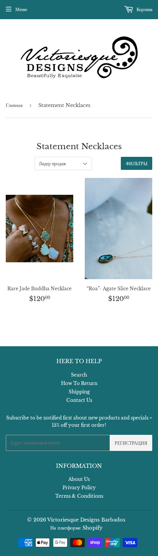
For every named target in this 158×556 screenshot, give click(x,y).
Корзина (143, 9)
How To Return (79, 383)
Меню (21, 9)
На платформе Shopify (76, 528)
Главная (14, 105)
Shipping (79, 392)
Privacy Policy (79, 487)
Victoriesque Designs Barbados (86, 520)
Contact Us (79, 400)
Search (79, 375)
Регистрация (131, 443)
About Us (79, 479)
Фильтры (136, 163)
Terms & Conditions (79, 496)
